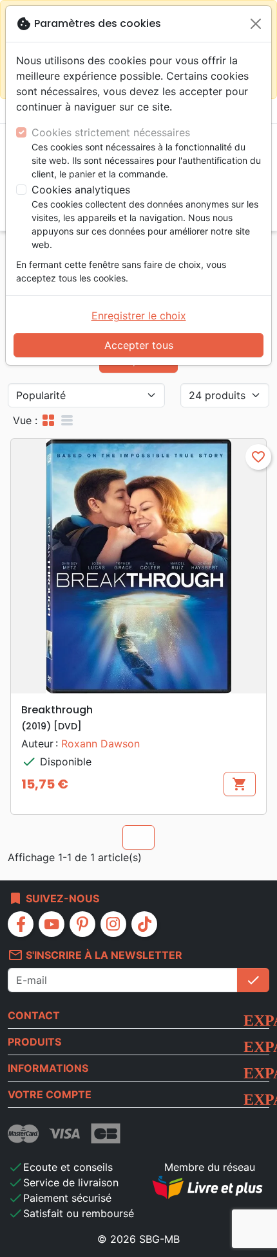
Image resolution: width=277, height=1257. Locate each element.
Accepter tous (138, 345)
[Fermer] (255, 23)
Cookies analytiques (81, 189)
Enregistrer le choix (138, 315)
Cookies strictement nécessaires (111, 132)
